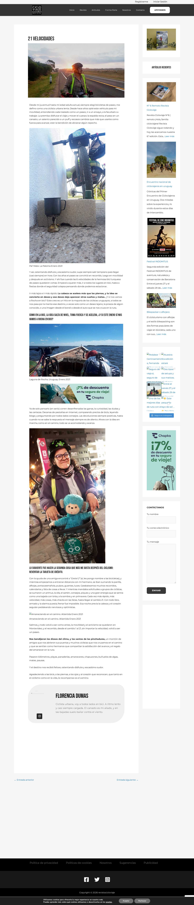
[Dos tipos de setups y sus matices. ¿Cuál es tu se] (168, 374)
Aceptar (126, 901)
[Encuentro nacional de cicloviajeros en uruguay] (161, 160)
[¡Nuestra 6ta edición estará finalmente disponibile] (168, 360)
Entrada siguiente (127, 780)
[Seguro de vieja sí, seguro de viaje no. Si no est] (154, 374)
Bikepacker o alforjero (158, 312)
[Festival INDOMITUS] (161, 237)
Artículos (96, 10)
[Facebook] (86, 879)
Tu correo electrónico (158, 528)
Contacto (140, 10)
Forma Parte (111, 10)
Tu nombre (152, 514)
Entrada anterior (24, 780)
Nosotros (126, 10)
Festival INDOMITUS (157, 261)
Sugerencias (128, 862)
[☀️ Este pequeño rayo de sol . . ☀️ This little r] (168, 403)
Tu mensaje (153, 542)
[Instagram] (107, 879)
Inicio (71, 10)
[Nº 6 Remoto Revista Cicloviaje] (161, 92)
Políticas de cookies (79, 862)
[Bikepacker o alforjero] (161, 300)
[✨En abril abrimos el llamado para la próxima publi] (154, 389)
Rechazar (142, 901)
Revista (83, 10)
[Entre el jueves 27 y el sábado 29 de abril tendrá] (168, 389)
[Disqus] (76, 816)
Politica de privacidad (44, 862)
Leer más (169, 136)
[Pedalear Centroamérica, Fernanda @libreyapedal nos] (154, 360)
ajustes (109, 902)
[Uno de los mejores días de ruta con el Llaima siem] (154, 403)
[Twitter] (97, 879)
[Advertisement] (76, 742)
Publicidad (151, 862)
